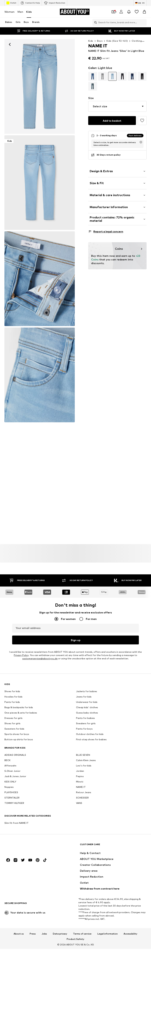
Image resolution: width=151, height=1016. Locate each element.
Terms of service (82, 934)
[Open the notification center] (129, 12)
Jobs (44, 934)
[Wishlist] (136, 12)
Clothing (137, 40)
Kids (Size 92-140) (117, 40)
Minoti (79, 781)
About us (19, 934)
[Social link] (8, 860)
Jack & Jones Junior (15, 776)
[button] (117, 106)
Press (33, 934)
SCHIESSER (82, 797)
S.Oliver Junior (12, 771)
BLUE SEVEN (83, 755)
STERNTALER (12, 797)
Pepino (80, 776)
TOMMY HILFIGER (14, 803)
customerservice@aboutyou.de (40, 658)
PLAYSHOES (11, 792)
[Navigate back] (9, 44)
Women (9, 11)
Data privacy (60, 934)
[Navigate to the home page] (24, 846)
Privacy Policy (21, 655)
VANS (79, 803)
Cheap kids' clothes (87, 707)
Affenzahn (10, 765)
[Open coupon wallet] (113, 12)
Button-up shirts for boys (18, 739)
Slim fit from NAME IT (16, 823)
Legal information (107, 934)
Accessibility (130, 934)
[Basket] (144, 12)
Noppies (9, 787)
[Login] (121, 12)
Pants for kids (12, 702)
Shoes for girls (12, 723)
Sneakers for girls (86, 723)
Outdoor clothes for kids (89, 734)
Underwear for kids (86, 702)
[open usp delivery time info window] (141, 142)
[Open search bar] (94, 22)
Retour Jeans (83, 792)
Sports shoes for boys (16, 734)
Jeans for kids (84, 696)
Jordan (80, 771)
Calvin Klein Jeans (86, 760)
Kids (29, 11)
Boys (100, 40)
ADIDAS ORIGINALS (15, 755)
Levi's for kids (83, 765)
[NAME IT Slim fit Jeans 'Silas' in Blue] (39, 278)
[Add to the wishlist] (142, 120)
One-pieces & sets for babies (20, 712)
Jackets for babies (86, 691)
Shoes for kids (12, 691)
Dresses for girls (13, 718)
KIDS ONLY (10, 781)
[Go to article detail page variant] (92, 76)
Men (20, 11)
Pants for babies (85, 718)
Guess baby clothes (87, 712)
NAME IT (81, 787)
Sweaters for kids (14, 729)
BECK (7, 760)
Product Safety (75, 939)
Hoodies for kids (13, 696)
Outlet (13, 3)
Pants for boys (84, 729)
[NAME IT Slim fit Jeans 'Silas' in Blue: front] (39, 86)
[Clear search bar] (144, 22)
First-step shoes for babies (91, 739)
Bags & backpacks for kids (18, 707)
